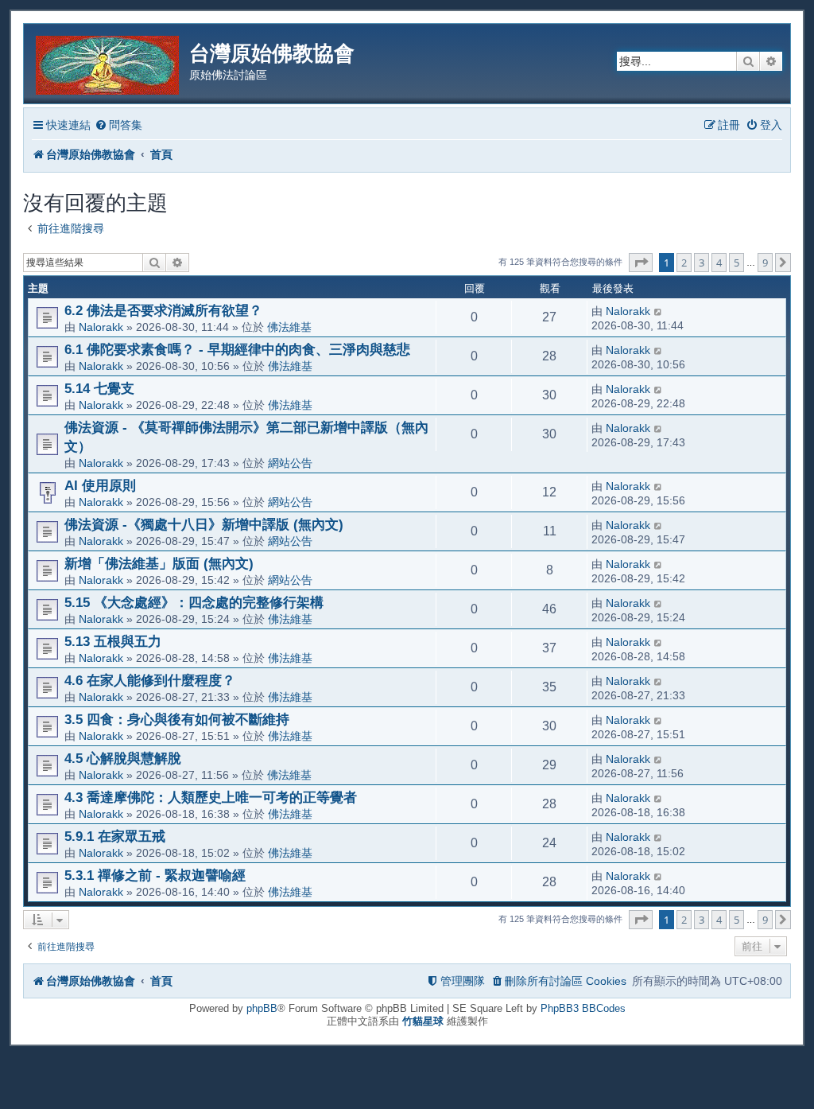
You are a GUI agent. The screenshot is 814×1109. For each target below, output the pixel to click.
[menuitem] (118, 125)
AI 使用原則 (100, 485)
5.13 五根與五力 (112, 641)
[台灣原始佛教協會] (108, 62)
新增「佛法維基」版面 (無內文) (159, 563)
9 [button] (765, 262)
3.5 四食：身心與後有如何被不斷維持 (176, 719)
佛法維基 (289, 327)
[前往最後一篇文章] (658, 311)
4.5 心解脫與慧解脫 (122, 758)
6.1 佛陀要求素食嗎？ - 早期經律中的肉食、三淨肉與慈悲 (237, 349)
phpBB (261, 1008)
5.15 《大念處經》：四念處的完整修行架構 (194, 602)
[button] (641, 262)
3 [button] (701, 262)
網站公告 (290, 463)
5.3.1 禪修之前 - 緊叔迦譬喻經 (155, 875)
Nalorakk (101, 327)
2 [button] (684, 262)
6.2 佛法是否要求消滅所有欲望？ (163, 310)
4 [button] (719, 262)
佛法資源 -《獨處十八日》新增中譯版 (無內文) (203, 524)
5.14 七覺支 (99, 388)
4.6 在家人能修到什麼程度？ (149, 680)
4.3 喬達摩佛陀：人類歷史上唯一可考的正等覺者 (210, 797)
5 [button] (736, 262)
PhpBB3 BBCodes (583, 1008)
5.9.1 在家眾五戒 (114, 836)
